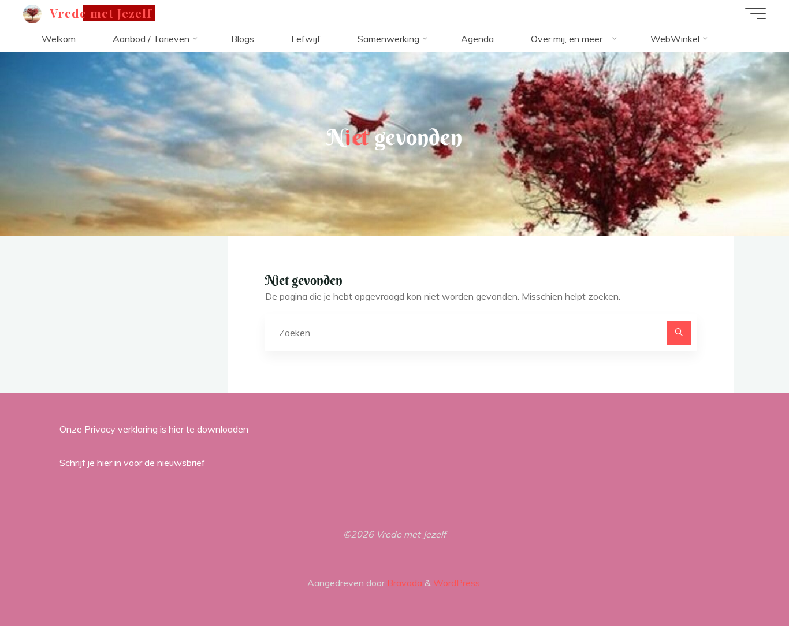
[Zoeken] (679, 333)
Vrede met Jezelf (101, 13)
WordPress (456, 582)
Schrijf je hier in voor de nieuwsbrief (132, 462)
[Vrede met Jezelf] (32, 12)
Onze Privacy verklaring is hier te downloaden (153, 429)
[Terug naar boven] (744, 581)
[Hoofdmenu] (755, 13)
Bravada (403, 582)
